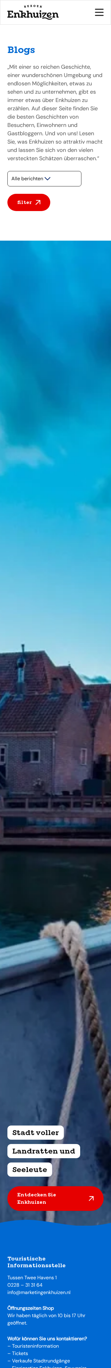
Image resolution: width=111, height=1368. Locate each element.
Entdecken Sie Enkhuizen (36, 1198)
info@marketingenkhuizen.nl (39, 1292)
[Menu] (99, 12)
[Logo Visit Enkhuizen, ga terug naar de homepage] (33, 12)
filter (24, 202)
